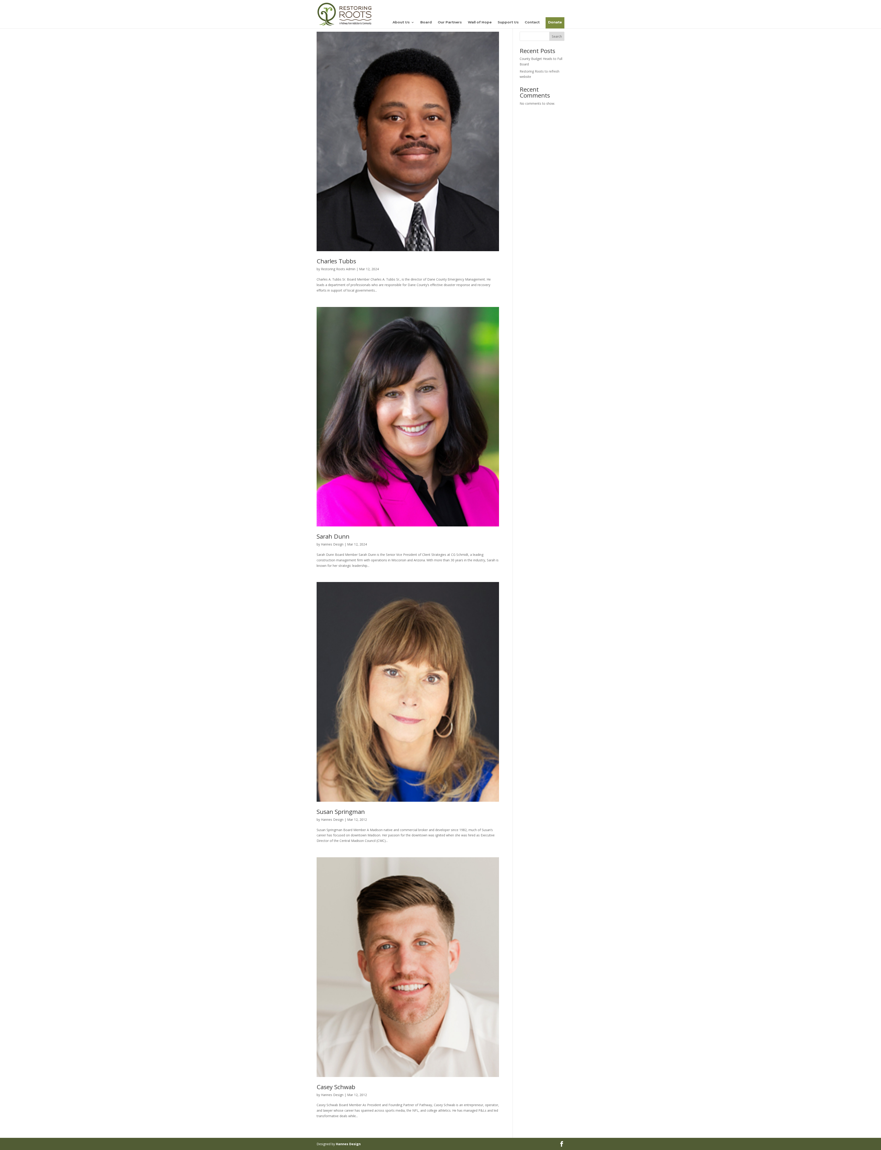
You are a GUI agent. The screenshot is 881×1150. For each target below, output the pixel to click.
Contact (532, 22)
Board (426, 22)
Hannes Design (332, 544)
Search (557, 36)
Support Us (508, 22)
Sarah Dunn (333, 536)
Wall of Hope (480, 22)
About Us (401, 22)
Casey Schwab (336, 1087)
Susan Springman (341, 811)
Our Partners (450, 22)
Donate (555, 22)
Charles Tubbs (336, 261)
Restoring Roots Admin (338, 269)
